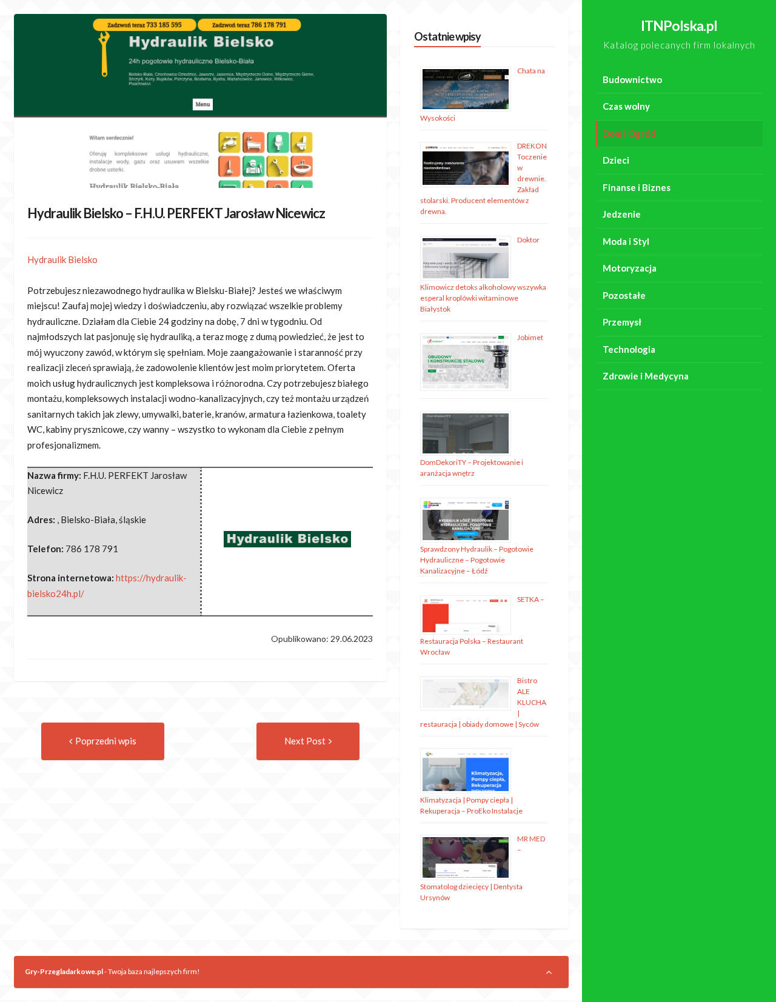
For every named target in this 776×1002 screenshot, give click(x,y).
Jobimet (530, 337)
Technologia (629, 349)
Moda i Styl (626, 241)
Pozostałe (624, 295)
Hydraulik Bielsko (62, 259)
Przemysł (622, 321)
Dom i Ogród (629, 133)
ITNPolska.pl (679, 25)
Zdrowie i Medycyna (646, 375)
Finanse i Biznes (637, 187)
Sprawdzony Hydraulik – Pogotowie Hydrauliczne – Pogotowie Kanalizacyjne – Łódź (477, 559)
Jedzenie (622, 214)
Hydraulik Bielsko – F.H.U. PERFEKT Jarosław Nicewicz (176, 213)
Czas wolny (626, 106)
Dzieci (616, 160)
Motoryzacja (630, 267)
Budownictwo (632, 79)
